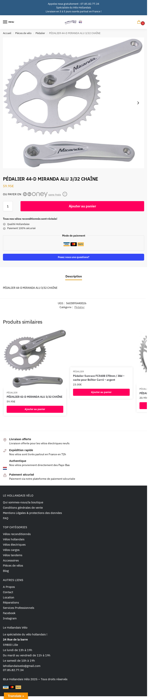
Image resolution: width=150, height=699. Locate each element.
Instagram (10, 618)
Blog (6, 571)
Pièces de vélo (23, 33)
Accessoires (11, 560)
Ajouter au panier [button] (35, 409)
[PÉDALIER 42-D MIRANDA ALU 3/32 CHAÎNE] (35, 359)
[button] (139, 22)
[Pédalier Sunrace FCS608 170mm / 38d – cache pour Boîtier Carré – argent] (101, 348)
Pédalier (40, 33)
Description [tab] (73, 276)
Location (8, 597)
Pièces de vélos (13, 565)
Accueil (7, 33)
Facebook (9, 613)
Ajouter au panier (82, 206)
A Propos (9, 587)
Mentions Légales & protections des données (32, 513)
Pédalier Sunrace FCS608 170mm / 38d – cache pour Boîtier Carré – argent (98, 377)
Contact (8, 592)
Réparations (11, 602)
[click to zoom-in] (73, 102)
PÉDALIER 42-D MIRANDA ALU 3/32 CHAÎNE (34, 397)
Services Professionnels (18, 608)
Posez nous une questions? (73, 257)
